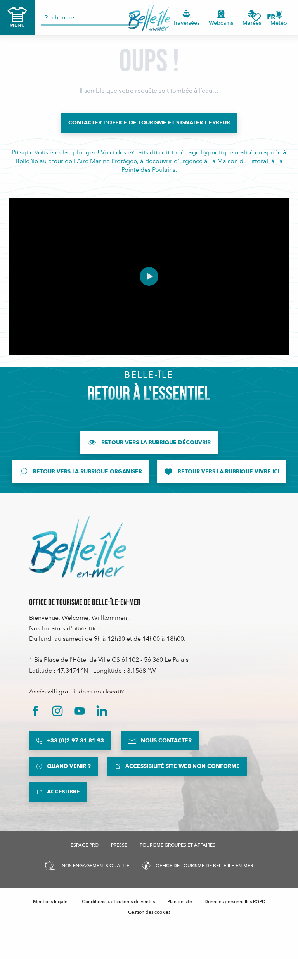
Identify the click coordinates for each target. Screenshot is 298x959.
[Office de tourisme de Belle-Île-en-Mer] (77, 547)
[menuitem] (149, 17)
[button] (274, 17)
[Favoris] (256, 17)
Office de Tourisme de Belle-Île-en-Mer (84, 602)
